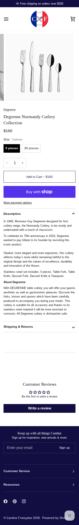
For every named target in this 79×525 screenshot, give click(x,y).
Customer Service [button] (17, 471)
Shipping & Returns (18, 326)
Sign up (64, 447)
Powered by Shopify (56, 518)
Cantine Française (20, 518)
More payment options (18, 202)
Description (12, 213)
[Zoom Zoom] (39, 67)
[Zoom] (14, 92)
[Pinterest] (15, 501)
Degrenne (10, 109)
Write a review (39, 408)
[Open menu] (10, 19)
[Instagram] (24, 501)
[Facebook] (5, 501)
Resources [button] (12, 484)
